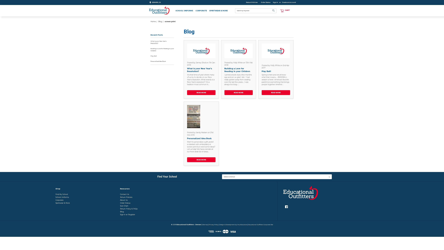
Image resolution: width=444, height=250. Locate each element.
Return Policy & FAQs (128, 209)
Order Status (265, 2)
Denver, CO (156, 2)
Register (131, 215)
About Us (124, 200)
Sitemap (205, 224)
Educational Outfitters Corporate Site (260, 224)
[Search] (273, 10)
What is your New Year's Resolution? (158, 42)
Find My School (62, 194)
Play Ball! (154, 56)
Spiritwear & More (218, 11)
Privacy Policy (213, 224)
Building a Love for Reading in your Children (162, 50)
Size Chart (124, 206)
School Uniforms (184, 11)
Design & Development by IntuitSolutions (233, 224)
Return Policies (252, 2)
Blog (122, 212)
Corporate (201, 11)
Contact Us (124, 194)
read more (201, 92)
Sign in (122, 215)
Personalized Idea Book (158, 61)
